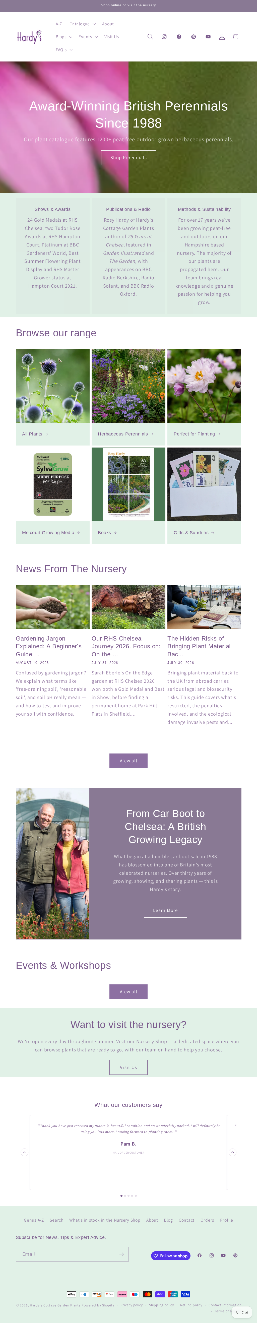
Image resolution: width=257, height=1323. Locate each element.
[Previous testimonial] (24, 1152)
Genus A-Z (34, 1220)
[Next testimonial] (232, 1152)
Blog (168, 1220)
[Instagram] (164, 37)
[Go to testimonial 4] (132, 1196)
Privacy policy (131, 1305)
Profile (226, 1220)
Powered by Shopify (98, 1305)
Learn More (165, 910)
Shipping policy (161, 1305)
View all (128, 761)
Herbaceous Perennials (123, 433)
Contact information (225, 1305)
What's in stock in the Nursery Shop (104, 1220)
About (152, 1220)
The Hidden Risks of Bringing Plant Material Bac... (199, 646)
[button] (82, 23)
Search (56, 1220)
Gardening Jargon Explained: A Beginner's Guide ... (49, 646)
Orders (207, 1220)
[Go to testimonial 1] (121, 1196)
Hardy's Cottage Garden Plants (55, 1305)
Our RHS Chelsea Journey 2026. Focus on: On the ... (126, 646)
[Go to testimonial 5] (136, 1196)
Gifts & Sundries (191, 532)
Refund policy (191, 1305)
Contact (187, 1220)
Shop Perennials (128, 157)
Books (104, 532)
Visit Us (128, 1067)
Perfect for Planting (194, 433)
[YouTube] (208, 37)
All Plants (32, 433)
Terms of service (228, 1311)
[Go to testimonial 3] (128, 1196)
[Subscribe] (121, 1254)
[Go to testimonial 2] (125, 1196)
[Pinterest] (193, 37)
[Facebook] (179, 37)
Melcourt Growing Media (48, 532)
